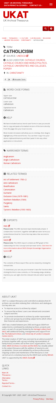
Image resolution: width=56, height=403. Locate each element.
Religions (47, 38)
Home (4, 38)
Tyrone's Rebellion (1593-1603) (17, 209)
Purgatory (8, 203)
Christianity (26, 40)
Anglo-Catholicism (11, 159)
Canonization (9, 189)
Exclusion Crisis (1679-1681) (16, 196)
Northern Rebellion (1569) (15, 199)
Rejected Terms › (8, 383)
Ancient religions (11, 40)
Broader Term (19, 79)
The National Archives (13, 334)
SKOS (6, 240)
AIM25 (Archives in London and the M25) (22, 346)
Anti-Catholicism (11, 183)
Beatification (9, 186)
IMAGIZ (50, 355)
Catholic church (35, 60)
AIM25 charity (27, 358)
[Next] (9, 79)
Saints (6, 206)
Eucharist (8, 193)
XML (6, 226)
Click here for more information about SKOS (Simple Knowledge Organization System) (28, 248)
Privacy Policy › (39, 399)
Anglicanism (9, 156)
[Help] (51, 28)
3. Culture (24, 38)
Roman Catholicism (12, 163)
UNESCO (21, 55)
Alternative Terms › (6, 379)
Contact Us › (35, 5)
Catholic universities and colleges (24, 65)
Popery (7, 68)
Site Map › (50, 399)
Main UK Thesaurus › (6, 374)
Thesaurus (13, 38)
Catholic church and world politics (25, 63)
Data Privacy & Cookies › (16, 5)
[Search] (45, 28)
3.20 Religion (35, 38)
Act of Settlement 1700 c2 (15, 179)
